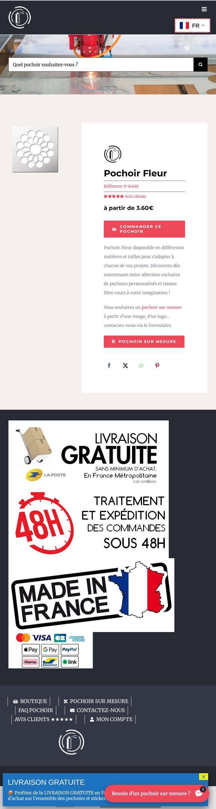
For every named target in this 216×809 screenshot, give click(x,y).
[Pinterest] (157, 366)
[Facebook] (109, 366)
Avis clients (135, 196)
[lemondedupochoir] (71, 731)
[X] (125, 366)
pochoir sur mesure (162, 307)
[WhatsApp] (141, 366)
